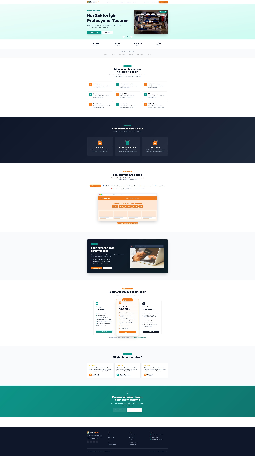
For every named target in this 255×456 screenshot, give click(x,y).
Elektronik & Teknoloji (120, 185)
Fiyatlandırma (111, 439)
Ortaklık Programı (132, 444)
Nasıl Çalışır (122, 2)
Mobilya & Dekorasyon (146, 185)
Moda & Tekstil (107, 185)
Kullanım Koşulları (160, 451)
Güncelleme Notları (112, 444)
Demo (134, 2)
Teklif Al (150, 331)
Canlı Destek (131, 439)
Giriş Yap (146, 2)
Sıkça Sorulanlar (132, 437)
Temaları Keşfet (93, 32)
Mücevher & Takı (159, 185)
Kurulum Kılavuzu (132, 435)
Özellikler (109, 2)
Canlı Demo (107, 32)
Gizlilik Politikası (153, 451)
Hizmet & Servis (139, 188)
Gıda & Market (133, 185)
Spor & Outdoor (127, 188)
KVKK (167, 451)
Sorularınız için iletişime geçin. (139, 337)
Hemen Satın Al (163, 2)
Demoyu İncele (154, 2)
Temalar (116, 2)
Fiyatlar (129, 2)
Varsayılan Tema (95, 185)
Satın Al (103, 331)
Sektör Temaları (111, 437)
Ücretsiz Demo (119, 410)
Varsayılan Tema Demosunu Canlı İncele (128, 223)
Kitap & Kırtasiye (116, 188)
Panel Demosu (108, 268)
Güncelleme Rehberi (133, 442)
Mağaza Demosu (97, 268)
